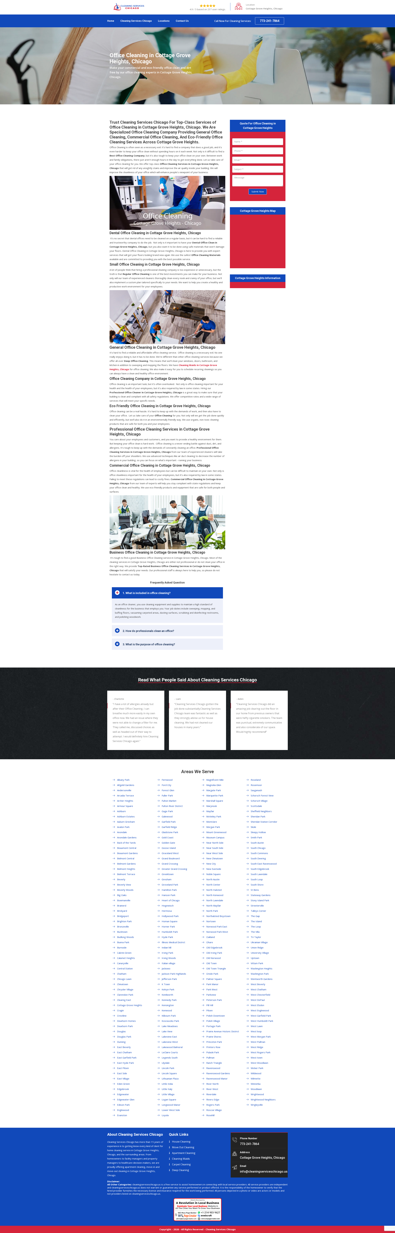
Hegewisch (168, 905)
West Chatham (258, 989)
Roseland (256, 779)
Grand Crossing (170, 863)
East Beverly (124, 1047)
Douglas (121, 1031)
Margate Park (213, 790)
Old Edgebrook (214, 947)
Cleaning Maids (181, 1158)
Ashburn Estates (126, 816)
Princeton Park (214, 1041)
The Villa (255, 931)
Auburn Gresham (126, 821)
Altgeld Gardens (125, 785)
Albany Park (123, 779)
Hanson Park (168, 895)
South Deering (258, 858)
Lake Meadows (170, 1026)
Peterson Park (214, 999)
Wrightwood (257, 1094)
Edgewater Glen (125, 1099)
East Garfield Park (126, 1057)
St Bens (255, 889)
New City (211, 863)
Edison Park (123, 1104)
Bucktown (122, 931)
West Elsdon (257, 1005)
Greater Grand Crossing (174, 868)
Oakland (210, 937)
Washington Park (260, 973)
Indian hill (166, 947)
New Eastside (213, 868)
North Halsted (214, 889)
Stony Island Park (260, 900)
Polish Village (213, 1020)
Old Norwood (213, 958)
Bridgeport (123, 916)
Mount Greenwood (216, 832)
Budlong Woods (125, 937)
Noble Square (213, 874)
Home (110, 20)
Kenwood (167, 1010)
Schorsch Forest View (262, 795)
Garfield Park (169, 821)
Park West (211, 989)
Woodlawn (256, 1089)
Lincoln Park (168, 1068)
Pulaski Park (212, 1052)
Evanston (122, 1115)
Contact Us (182, 20)
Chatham (121, 973)
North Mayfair (213, 905)
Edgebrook (123, 1089)
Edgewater (123, 1094)
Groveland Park (170, 884)
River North (212, 1083)
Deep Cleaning (180, 1170)
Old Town (211, 963)
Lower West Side (171, 1110)
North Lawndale (214, 900)
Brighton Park (124, 921)
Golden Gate (168, 842)
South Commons (259, 853)
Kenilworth (167, 994)
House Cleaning (181, 1141)
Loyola (165, 1115)
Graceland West (170, 853)
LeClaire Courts (170, 1052)
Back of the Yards (126, 842)
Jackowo (166, 968)
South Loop (257, 879)
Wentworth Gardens (261, 978)
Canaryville (122, 963)
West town (256, 1057)
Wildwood (256, 1073)
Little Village (168, 1094)
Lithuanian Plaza (170, 1078)
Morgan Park (213, 826)
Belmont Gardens (126, 863)
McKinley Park (213, 816)
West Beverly (258, 984)
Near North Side (214, 842)
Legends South (170, 1057)
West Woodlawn (259, 1062)
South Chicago (258, 847)
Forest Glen (168, 790)
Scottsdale (256, 806)
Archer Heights (125, 800)
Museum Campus (215, 837)
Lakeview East (169, 1036)
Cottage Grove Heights (129, 1005)
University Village (260, 952)
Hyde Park (167, 937)
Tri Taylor (256, 937)
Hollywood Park (170, 916)
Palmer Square (214, 978)
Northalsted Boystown (218, 916)
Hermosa (167, 910)
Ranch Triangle (214, 1062)
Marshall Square (214, 800)
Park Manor (212, 984)
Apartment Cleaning (183, 1153)
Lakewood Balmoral (172, 1047)
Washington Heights (261, 968)
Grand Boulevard (171, 858)
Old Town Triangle (216, 968)
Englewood (123, 1110)
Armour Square (125, 806)
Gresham (166, 879)
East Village (123, 1078)
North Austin (213, 879)
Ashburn (121, 811)
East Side (122, 1073)
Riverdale (211, 1094)
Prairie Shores (213, 1036)
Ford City (166, 785)
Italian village (168, 963)
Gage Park (167, 811)
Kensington (168, 1005)
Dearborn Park (125, 1026)
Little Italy (167, 1089)
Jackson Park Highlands (174, 973)
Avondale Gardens (127, 837)
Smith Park (256, 837)
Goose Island (169, 847)
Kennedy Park (169, 999)
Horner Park (168, 926)
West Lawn (257, 1026)
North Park (212, 910)
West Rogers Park (260, 1052)
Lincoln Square (169, 1073)
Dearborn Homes (126, 1020)
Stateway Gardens (260, 895)
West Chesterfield (260, 994)
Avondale (122, 832)
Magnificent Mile (215, 779)
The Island (256, 921)
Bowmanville (123, 900)
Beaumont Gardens (127, 853)
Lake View (167, 1031)
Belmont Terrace (126, 874)
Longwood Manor (171, 1104)
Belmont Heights (126, 868)
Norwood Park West (217, 931)
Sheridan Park (258, 816)
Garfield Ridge (169, 826)
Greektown (168, 874)
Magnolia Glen (213, 785)
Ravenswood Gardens (218, 1073)
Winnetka (255, 1083)
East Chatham (124, 1052)
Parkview (211, 994)
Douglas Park (124, 1036)
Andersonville (124, 790)
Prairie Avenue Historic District (222, 1031)
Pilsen (209, 1010)
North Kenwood (214, 895)
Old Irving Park (214, 952)
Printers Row (213, 1047)
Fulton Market (169, 800)
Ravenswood (213, 1068)
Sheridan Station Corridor (264, 821)
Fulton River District (172, 806)
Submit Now (258, 191)
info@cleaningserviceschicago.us (263, 1171)
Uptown (255, 958)
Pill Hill (209, 1005)
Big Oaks (122, 895)
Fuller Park (167, 795)
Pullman (210, 1057)
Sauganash (256, 790)
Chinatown (122, 984)
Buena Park (123, 942)
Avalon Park (123, 826)
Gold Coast (167, 837)
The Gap (255, 916)
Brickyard (122, 910)
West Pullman (258, 1041)
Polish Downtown (215, 1015)
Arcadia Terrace (125, 795)
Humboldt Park (170, 931)
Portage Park (213, 1026)
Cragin (120, 1010)
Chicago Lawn (124, 978)
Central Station (125, 968)
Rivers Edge (212, 1099)
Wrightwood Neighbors (263, 1099)
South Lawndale (259, 874)
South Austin (257, 842)
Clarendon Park (125, 994)
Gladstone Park (170, 832)
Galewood (167, 816)
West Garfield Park (261, 1015)
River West (212, 1089)
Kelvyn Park (168, 989)
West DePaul (258, 999)
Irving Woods (169, 958)
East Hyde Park (125, 1062)
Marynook (211, 806)
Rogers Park (213, 1104)
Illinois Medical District (173, 942)
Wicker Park (257, 1068)
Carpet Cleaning (181, 1164)
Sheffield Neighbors (261, 811)
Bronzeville (123, 926)
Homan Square (169, 921)
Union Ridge (257, 947)
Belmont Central (125, 858)
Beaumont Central (126, 847)
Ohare (209, 942)
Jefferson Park (169, 978)
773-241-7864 (269, 21)
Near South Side (214, 847)
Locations (164, 20)
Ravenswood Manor (217, 1078)
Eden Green (123, 1083)
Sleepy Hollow (258, 832)
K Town (166, 984)
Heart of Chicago (171, 900)
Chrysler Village (125, 989)
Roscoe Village (214, 1110)
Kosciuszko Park (170, 1020)
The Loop (256, 926)
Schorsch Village (259, 800)
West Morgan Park (261, 1036)
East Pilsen (123, 1068)
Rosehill (210, 1115)
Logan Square (169, 1099)
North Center (213, 884)
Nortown (211, 921)
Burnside (122, 947)
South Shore (257, 884)
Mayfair (210, 811)
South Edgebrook (260, 868)
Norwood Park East (216, 926)
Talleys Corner (258, 910)
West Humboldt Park (262, 1020)
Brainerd (121, 905)
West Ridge (257, 1047)
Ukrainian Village (259, 942)
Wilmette (255, 1078)
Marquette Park (214, 795)
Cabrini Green (124, 952)
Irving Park (167, 952)
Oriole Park (212, 973)
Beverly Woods (125, 889)
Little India (167, 1083)
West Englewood (260, 1010)
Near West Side (214, 853)
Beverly (121, 879)
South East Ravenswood (264, 863)
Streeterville (257, 905)
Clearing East (124, 999)
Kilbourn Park (169, 1015)
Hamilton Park (169, 889)
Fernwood (167, 779)
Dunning (121, 1041)
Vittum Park (257, 963)
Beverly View (124, 884)
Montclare (211, 821)
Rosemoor (256, 785)
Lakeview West (170, 1041)
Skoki (253, 826)
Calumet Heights (126, 958)
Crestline (122, 1015)
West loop (256, 1031)
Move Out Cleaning (183, 1147)
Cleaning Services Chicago (136, 20)
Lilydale (166, 1062)
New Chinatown (214, 858)
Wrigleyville (257, 1104)
